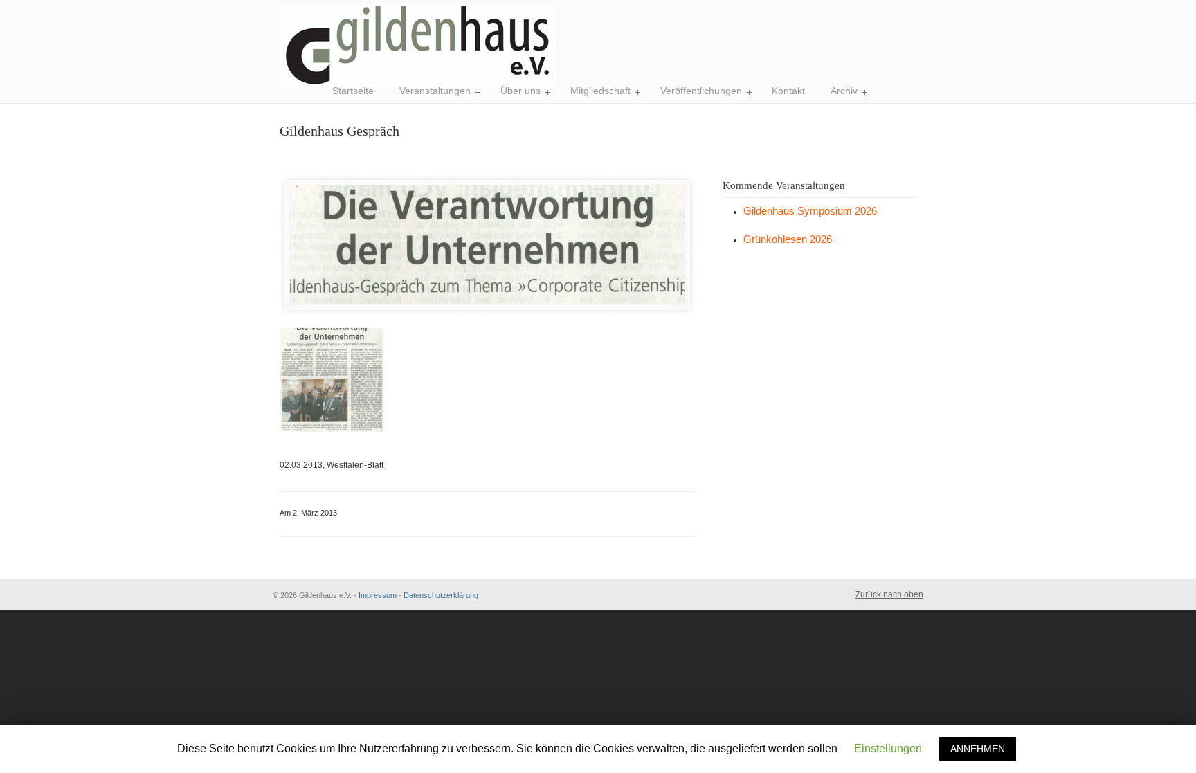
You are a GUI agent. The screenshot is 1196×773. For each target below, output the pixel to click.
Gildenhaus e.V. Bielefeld (418, 45)
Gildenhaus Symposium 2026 (810, 211)
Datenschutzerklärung (441, 595)
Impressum (378, 595)
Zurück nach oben (889, 594)
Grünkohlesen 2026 (787, 239)
